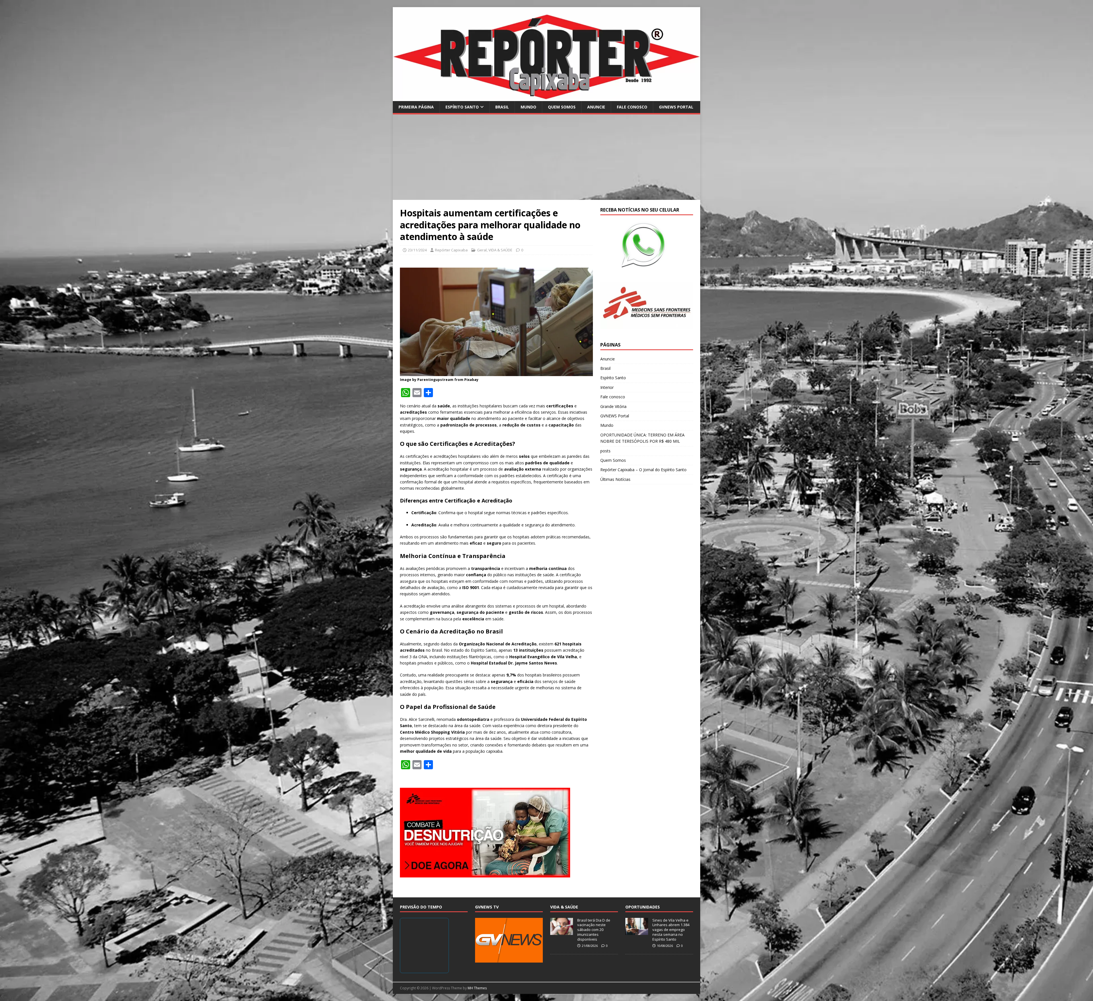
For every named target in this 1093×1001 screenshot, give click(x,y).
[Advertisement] (546, 157)
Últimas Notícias (615, 479)
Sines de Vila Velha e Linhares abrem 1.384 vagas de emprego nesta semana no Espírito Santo (670, 930)
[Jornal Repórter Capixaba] (546, 97)
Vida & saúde (564, 907)
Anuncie (596, 107)
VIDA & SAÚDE (500, 250)
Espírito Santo (462, 107)
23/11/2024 (417, 250)
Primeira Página (416, 107)
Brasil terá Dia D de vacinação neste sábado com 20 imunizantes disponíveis (593, 930)
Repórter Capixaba (451, 250)
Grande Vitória (613, 406)
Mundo (528, 107)
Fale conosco (632, 107)
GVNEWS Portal (676, 107)
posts (605, 451)
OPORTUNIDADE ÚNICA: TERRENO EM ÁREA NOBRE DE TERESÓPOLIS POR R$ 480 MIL (642, 438)
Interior (607, 387)
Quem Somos (562, 107)
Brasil (502, 107)
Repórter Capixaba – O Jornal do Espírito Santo (643, 469)
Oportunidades (642, 907)
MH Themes (477, 988)
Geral (482, 250)
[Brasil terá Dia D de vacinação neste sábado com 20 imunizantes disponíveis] (561, 931)
